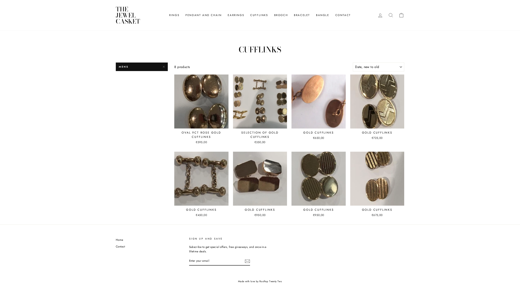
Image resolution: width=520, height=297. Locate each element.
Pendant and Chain (203, 15)
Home (119, 240)
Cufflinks (259, 15)
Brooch (281, 15)
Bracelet (302, 15)
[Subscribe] (247, 261)
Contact (343, 15)
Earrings (236, 15)
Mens (123, 67)
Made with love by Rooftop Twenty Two (260, 281)
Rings (174, 15)
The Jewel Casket (128, 15)
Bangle (322, 15)
